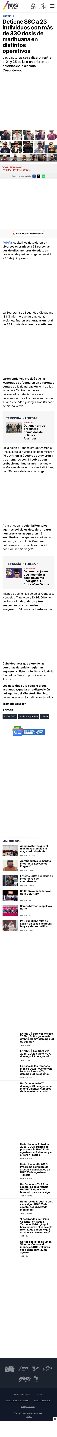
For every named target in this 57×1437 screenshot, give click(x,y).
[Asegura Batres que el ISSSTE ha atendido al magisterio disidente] (10, 850)
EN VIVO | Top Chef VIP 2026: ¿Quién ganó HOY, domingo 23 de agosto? (35, 1053)
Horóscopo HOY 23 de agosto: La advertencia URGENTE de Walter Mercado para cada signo (35, 1188)
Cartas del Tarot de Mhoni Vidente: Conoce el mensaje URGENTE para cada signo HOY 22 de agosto (36, 1247)
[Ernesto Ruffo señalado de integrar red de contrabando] (10, 880)
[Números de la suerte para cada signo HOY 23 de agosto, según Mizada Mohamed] (10, 1207)
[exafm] (35, 1368)
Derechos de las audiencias (17, 1400)
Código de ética (28, 1406)
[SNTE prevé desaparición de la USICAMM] (10, 895)
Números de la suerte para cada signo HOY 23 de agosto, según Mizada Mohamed (36, 1205)
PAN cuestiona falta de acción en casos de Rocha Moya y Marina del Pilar (36, 923)
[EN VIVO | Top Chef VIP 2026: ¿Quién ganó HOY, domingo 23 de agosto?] (10, 1055)
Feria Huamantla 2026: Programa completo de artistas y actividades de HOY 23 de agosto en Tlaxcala (35, 1169)
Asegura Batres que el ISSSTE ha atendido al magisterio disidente (34, 848)
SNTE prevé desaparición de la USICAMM (35, 892)
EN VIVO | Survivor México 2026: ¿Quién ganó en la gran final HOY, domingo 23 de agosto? (37, 1037)
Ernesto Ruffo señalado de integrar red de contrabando (36, 878)
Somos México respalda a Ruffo (36, 907)
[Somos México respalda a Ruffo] (10, 910)
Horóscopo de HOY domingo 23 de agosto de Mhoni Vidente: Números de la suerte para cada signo (36, 1089)
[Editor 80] (29, 1417)
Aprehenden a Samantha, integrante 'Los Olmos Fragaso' (35, 863)
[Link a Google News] (28, 730)
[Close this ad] (55, 1419)
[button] (52, 6)
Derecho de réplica (42, 1400)
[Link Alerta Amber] (10, 1368)
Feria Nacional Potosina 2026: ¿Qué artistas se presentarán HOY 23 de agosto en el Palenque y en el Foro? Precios (36, 1149)
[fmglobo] (24, 1378)
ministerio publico (29, 716)
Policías (8, 242)
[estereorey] (36, 1378)
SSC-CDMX (10, 716)
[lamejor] (47, 1368)
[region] (28, 98)
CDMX (44, 716)
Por (12, 167)
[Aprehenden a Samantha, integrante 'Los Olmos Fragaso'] (10, 865)
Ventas (39, 1394)
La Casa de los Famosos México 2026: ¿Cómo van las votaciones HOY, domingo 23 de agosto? (36, 1069)
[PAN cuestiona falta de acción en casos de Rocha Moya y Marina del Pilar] (10, 925)
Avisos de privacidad (22, 1394)
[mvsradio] (23, 1368)
